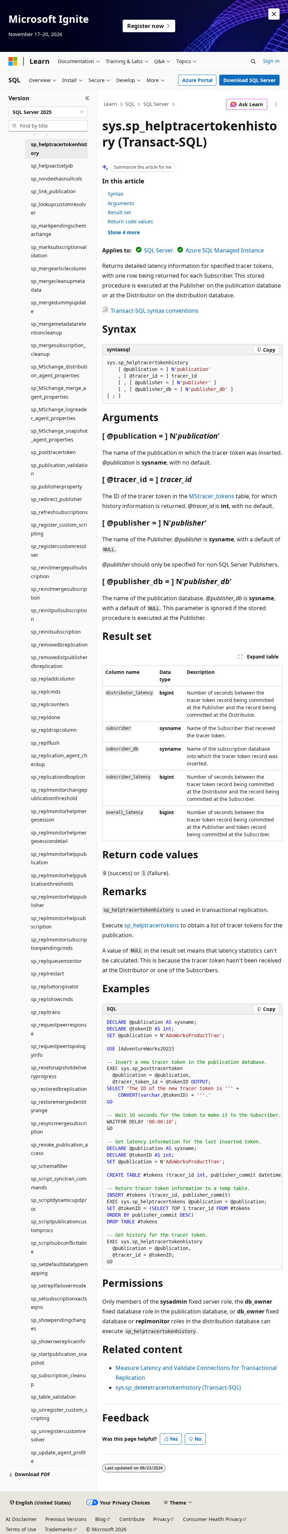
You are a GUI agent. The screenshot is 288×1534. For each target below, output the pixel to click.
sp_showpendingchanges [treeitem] (58, 1324)
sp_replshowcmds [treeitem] (52, 999)
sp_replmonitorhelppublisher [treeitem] (59, 901)
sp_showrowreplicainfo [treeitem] (58, 1341)
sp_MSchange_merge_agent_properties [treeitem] (58, 392)
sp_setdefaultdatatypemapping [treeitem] (59, 1268)
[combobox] (48, 112)
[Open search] (253, 61)
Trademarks (58, 1529)
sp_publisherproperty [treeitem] (56, 486)
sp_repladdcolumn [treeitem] (53, 678)
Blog (100, 1519)
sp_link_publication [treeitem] (53, 191)
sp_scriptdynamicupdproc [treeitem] (59, 1204)
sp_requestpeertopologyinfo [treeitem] (58, 1050)
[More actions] (276, 104)
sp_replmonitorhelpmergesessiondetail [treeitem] (59, 837)
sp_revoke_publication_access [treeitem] (59, 1149)
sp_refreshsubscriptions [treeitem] (59, 512)
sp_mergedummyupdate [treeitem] (58, 307)
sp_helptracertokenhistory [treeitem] (59, 148)
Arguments (121, 203)
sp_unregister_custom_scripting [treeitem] (59, 1414)
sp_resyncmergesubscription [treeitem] (59, 1127)
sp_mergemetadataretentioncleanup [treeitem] (58, 328)
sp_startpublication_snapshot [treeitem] (59, 1358)
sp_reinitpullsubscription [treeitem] (59, 614)
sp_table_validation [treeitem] (53, 1396)
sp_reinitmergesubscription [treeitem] (59, 593)
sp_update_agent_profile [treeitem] (58, 1457)
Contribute (132, 1519)
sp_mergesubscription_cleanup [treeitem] (58, 349)
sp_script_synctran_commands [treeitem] (58, 1183)
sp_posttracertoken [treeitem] (53, 452)
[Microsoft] (13, 61)
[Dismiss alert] (274, 14)
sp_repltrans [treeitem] (45, 1012)
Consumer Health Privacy (212, 1519)
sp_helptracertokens (151, 925)
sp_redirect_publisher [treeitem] (56, 499)
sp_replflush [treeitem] (45, 742)
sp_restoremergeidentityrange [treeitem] (58, 1106)
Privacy (161, 1519)
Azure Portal (197, 80)
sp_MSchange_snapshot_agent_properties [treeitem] (59, 435)
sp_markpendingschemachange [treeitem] (58, 230)
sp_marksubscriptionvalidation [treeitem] (59, 251)
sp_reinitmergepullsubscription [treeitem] (59, 572)
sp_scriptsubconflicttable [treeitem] (59, 1247)
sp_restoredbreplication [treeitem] (59, 1089)
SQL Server (156, 104)
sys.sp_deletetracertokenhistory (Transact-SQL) (178, 1387)
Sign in (271, 61)
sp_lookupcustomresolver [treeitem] (58, 208)
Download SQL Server (249, 80)
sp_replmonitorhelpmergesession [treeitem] (59, 815)
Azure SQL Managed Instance (224, 250)
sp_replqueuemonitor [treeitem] (56, 961)
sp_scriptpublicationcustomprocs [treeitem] (59, 1226)
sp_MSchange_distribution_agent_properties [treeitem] (59, 371)
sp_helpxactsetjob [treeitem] (52, 165)
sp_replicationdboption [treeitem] (58, 776)
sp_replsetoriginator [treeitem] (55, 986)
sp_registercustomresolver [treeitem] (58, 550)
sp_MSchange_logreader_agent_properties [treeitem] (59, 413)
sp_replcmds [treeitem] (46, 691)
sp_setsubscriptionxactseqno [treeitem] (59, 1303)
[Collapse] (87, 98)
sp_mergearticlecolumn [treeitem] (58, 268)
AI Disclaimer (21, 1519)
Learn (110, 104)
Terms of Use (21, 1529)
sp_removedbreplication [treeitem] (59, 644)
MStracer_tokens (211, 496)
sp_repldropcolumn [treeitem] (54, 730)
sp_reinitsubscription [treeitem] (56, 631)
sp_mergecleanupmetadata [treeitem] (58, 285)
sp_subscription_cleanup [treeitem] (58, 1379)
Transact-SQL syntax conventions (154, 311)
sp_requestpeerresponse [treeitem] (59, 1029)
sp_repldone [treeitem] (45, 717)
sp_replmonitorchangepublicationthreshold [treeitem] (59, 794)
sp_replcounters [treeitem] (50, 704)
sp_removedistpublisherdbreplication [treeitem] (59, 661)
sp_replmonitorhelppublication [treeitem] (59, 858)
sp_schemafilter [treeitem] (49, 1166)
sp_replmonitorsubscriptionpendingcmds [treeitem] (59, 944)
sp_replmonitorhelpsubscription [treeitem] (58, 922)
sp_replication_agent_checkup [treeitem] (59, 760)
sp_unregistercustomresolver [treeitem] (58, 1435)
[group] (192, 1142)
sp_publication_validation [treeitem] (59, 469)
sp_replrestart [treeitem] (47, 973)
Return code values (130, 221)
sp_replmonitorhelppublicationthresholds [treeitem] (59, 879)
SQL (130, 104)
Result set (119, 212)
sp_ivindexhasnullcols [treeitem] (56, 178)
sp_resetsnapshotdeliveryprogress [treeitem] (58, 1072)
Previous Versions (66, 1519)
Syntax (115, 193)
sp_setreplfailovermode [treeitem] (58, 1285)
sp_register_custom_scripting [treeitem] (59, 529)
